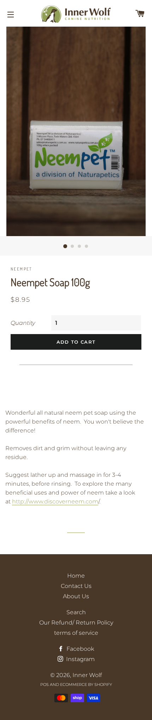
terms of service (76, 632)
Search (76, 612)
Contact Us (76, 586)
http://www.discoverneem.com (55, 501)
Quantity (23, 323)
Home (76, 575)
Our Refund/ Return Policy (76, 622)
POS (44, 684)
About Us (76, 596)
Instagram (80, 659)
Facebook (79, 648)
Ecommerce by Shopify (86, 684)
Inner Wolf (87, 675)
